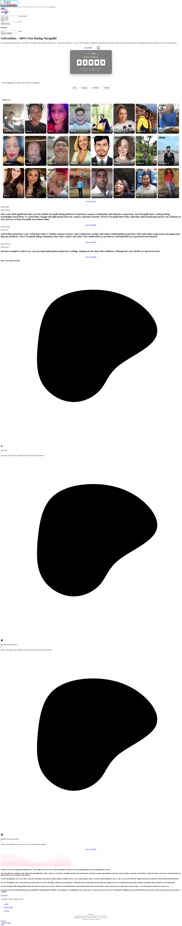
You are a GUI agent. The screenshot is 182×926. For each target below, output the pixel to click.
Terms (6, 904)
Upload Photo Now (92, 476)
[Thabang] (13, 151)
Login (5, 9)
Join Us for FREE (91, 225)
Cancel (3, 24)
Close (9, 922)
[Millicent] (80, 151)
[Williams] (58, 151)
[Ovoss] (124, 183)
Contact (7, 911)
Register (6, 11)
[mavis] (124, 151)
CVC (20, 22)
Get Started (4, 895)
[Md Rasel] (13, 119)
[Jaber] (102, 151)
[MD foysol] (102, 183)
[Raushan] (80, 183)
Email (20, 31)
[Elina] (58, 119)
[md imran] (146, 119)
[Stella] (168, 183)
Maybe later (91, 480)
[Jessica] (35, 183)
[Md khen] (102, 119)
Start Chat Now (91, 201)
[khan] (146, 183)
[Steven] (35, 151)
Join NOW (88, 48)
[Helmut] (146, 151)
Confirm (9, 33)
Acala (74, 88)
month (6, 18)
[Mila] (13, 183)
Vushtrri (106, 88)
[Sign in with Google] (98, 48)
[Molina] (124, 119)
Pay (8, 24)
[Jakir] (80, 119)
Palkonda (95, 88)
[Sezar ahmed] (168, 151)
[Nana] (35, 119)
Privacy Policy (9, 907)
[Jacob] (58, 183)
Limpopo (84, 88)
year (7, 20)
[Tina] (168, 119)
